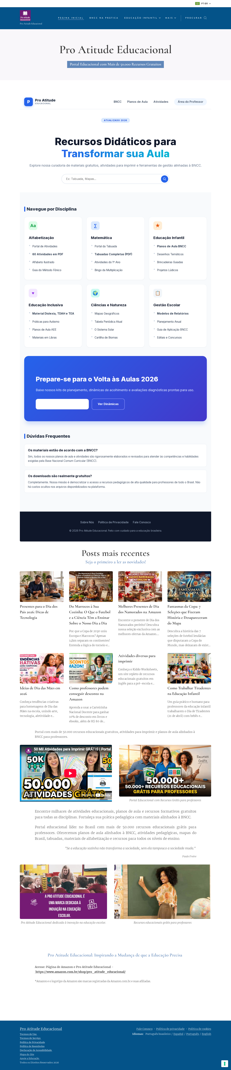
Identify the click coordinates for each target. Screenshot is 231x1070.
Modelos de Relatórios (173, 313)
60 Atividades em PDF (47, 254)
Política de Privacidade (113, 522)
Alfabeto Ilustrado (43, 262)
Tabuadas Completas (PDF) (113, 254)
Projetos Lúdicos (167, 270)
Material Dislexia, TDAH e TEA (53, 313)
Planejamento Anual (169, 321)
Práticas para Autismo (45, 321)
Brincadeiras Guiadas (170, 262)
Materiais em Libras (44, 337)
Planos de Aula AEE (44, 329)
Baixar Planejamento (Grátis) (62, 404)
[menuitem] (72, 18)
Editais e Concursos (169, 337)
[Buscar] (164, 179)
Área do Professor (190, 101)
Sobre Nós (87, 522)
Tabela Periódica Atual (108, 321)
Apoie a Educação (30, 1058)
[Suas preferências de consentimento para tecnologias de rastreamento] (224, 1063)
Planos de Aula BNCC (171, 246)
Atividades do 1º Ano (107, 262)
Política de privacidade (170, 1029)
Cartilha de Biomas (106, 337)
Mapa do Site (27, 1054)
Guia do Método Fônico (46, 270)
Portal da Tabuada (106, 246)
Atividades (160, 101)
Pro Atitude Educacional (41, 1029)
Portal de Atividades (44, 246)
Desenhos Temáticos (170, 254)
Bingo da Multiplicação (109, 270)
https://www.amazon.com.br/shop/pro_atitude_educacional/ (81, 972)
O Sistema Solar (104, 329)
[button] (196, 18)
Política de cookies (199, 1029)
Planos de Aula (137, 101)
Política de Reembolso (32, 1046)
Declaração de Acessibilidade (36, 1050)
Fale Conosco (142, 522)
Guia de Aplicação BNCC (172, 329)
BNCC (117, 101)
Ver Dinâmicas (108, 404)
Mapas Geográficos (107, 313)
